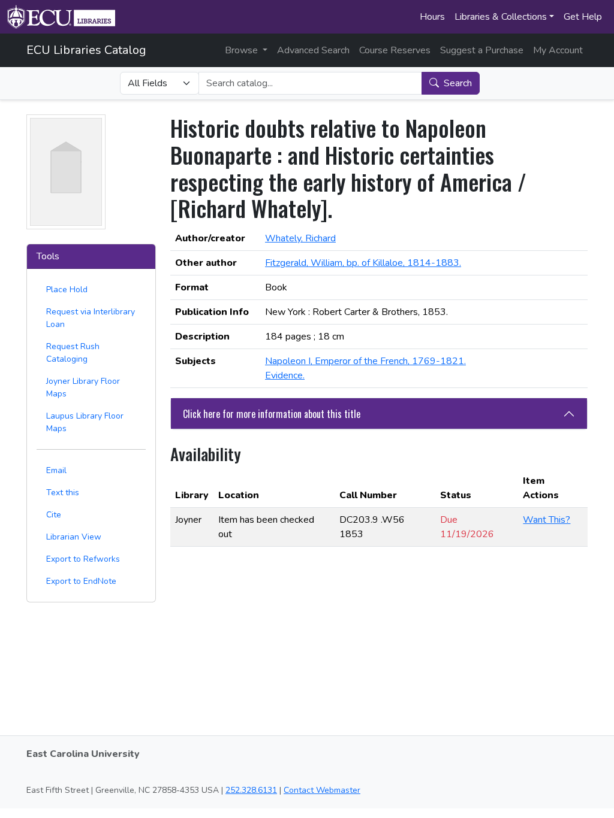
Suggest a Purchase (481, 50)
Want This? (546, 519)
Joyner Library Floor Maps (83, 387)
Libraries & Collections (501, 16)
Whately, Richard (300, 238)
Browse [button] (242, 50)
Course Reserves (395, 50)
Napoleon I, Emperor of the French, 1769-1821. (365, 361)
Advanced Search (313, 50)
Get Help (583, 16)
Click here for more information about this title (271, 414)
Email (56, 470)
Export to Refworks (83, 559)
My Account (558, 50)
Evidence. (285, 375)
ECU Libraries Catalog (86, 50)
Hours (432, 16)
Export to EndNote (81, 581)
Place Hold (67, 289)
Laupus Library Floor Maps (85, 422)
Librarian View (73, 537)
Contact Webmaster (322, 790)
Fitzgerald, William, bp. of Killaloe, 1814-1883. (363, 262)
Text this (62, 492)
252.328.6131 (251, 790)
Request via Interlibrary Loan (90, 318)
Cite (53, 514)
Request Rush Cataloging (73, 353)
